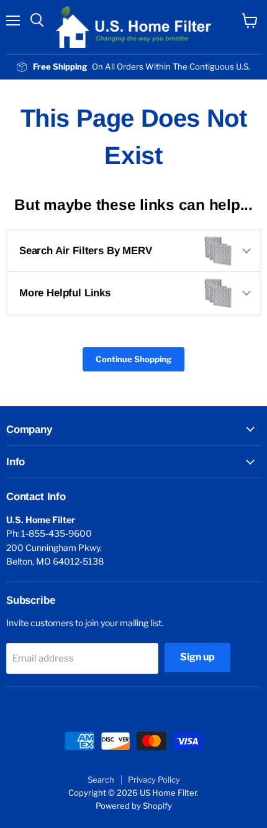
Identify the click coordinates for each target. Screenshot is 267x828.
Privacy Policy (154, 780)
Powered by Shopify (134, 806)
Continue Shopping (133, 359)
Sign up (197, 657)
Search (101, 780)
